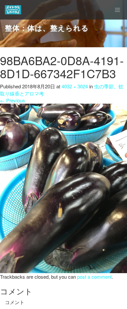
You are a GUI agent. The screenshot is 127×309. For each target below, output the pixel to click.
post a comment (94, 276)
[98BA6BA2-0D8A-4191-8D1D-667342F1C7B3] (63, 187)
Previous (12, 100)
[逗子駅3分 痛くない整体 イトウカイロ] (13, 9)
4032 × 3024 (75, 86)
